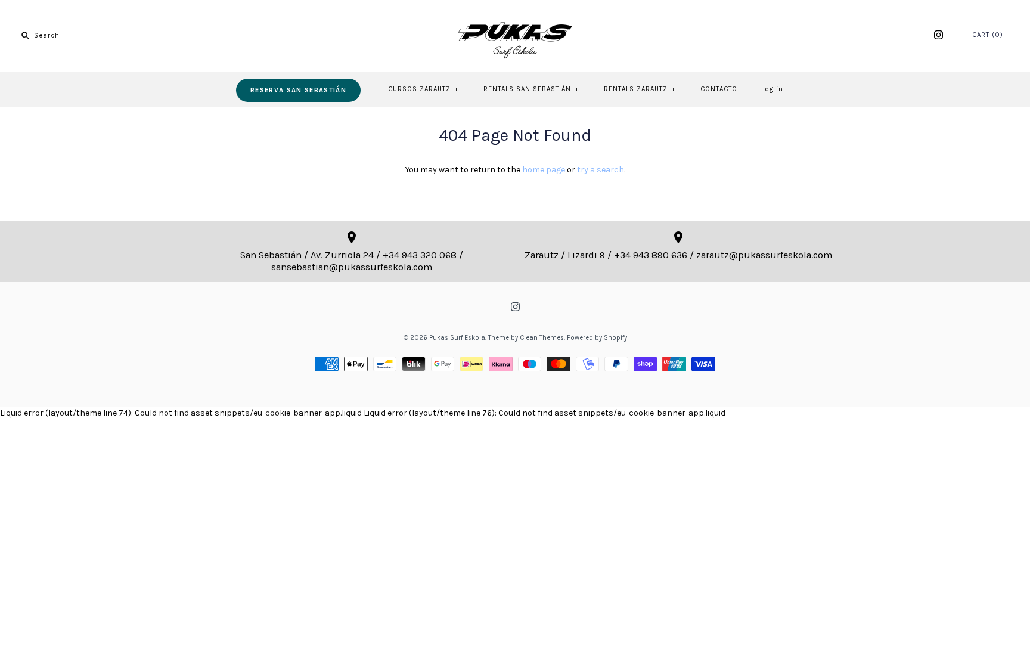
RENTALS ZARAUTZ (639, 89)
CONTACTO (718, 89)
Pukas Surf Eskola (457, 338)
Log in (772, 89)
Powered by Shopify (597, 338)
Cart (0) (987, 35)
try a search (600, 170)
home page (543, 170)
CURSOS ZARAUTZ (423, 89)
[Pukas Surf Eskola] (515, 18)
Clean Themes (542, 338)
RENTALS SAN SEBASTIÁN (531, 89)
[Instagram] (938, 34)
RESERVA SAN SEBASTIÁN (298, 90)
